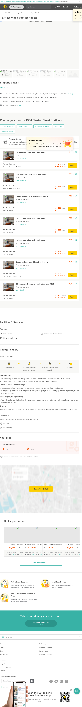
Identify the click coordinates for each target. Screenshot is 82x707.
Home (2, 13)
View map (70, 94)
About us (3, 648)
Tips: (2, 457)
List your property (45, 654)
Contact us (3, 671)
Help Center (4, 664)
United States (9, 13)
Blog (1, 651)
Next (81, 542)
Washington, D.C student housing (23, 13)
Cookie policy (63, 1)
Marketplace (4, 654)
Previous (0, 542)
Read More (3, 87)
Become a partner (45, 648)
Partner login (43, 651)
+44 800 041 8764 (41, 622)
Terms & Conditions (57, 587)
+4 (20, 105)
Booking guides (5, 667)
